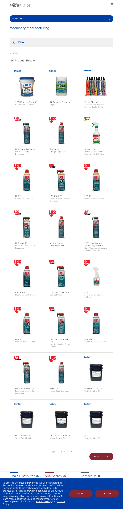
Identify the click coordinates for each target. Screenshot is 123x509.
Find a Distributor (22, 476)
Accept (81, 494)
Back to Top (101, 456)
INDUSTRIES (18, 19)
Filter (21, 42)
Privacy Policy (44, 502)
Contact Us (88, 476)
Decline (107, 494)
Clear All (14, 53)
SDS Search (53, 476)
